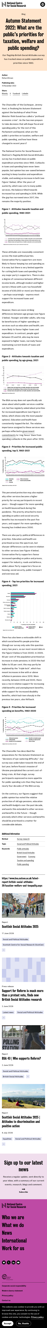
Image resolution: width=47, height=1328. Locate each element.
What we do (13, 1225)
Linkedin (25, 93)
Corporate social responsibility (14, 1286)
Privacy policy (7, 1295)
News (7, 1233)
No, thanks (23, 1323)
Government (21, 856)
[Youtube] (18, 1262)
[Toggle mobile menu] (42, 4)
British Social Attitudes (26, 853)
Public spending (23, 864)
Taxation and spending (25, 860)
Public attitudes (23, 849)
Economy (31, 856)
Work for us (13, 1248)
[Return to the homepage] (14, 4)
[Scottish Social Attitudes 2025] (23, 905)
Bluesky (5, 93)
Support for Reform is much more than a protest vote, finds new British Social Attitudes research (22, 995)
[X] (9, 1262)
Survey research (23, 839)
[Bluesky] (4, 1262)
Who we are (13, 1217)
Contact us (6, 1300)
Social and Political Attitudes (28, 844)
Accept (7, 1323)
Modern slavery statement (12, 1291)
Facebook (16, 93)
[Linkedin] (13, 1262)
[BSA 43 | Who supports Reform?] (23, 1037)
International (14, 1240)
